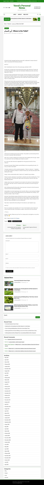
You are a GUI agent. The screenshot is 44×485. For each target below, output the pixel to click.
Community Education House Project (22, 280)
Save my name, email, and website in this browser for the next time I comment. (21, 267)
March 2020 (7, 379)
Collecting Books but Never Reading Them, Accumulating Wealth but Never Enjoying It (20, 332)
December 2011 (7, 399)
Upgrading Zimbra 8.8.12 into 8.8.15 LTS (15, 339)
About (14, 14)
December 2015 (7, 393)
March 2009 (7, 431)
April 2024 (6, 359)
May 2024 (6, 357)
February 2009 (7, 433)
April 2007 (6, 464)
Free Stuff (25, 14)
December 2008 (7, 437)
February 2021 (7, 377)
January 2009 (7, 435)
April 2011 (6, 404)
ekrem (12, 218)
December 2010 (7, 406)
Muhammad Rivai (8, 33)
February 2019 (7, 386)
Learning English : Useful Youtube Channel (16, 341)
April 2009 (6, 428)
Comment (8, 240)
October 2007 (7, 460)
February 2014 (7, 395)
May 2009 (6, 426)
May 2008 (6, 446)
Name (7, 254)
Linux (6, 475)
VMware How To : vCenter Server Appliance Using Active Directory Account (22, 348)
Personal (6, 28)
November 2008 (8, 440)
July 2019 (6, 384)
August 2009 (7, 424)
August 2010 (7, 408)
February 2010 (7, 415)
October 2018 (7, 388)
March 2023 (7, 362)
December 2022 (7, 368)
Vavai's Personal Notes (22, 6)
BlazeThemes (19, 482)
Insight (9, 221)
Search (5, 315)
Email (7, 258)
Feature (6, 473)
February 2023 (7, 364)
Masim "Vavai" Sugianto (9, 344)
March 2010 (7, 413)
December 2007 (7, 455)
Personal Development (17, 221)
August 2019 (7, 382)
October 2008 (7, 442)
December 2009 (7, 419)
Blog (5, 470)
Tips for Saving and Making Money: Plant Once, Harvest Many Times (17, 328)
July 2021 (6, 375)
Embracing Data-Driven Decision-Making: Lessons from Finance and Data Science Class (27, 1)
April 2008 (6, 448)
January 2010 (7, 417)
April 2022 (6, 373)
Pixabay (17, 218)
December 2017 (7, 391)
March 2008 (7, 451)
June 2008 (7, 444)
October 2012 (7, 397)
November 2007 (8, 457)
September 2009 (8, 422)
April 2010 (6, 411)
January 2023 (7, 366)
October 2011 (7, 402)
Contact (20, 14)
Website (7, 263)
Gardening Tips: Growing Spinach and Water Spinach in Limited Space (17, 326)
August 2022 (7, 370)
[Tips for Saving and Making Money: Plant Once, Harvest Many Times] (30, 20)
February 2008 (7, 453)
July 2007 (6, 462)
